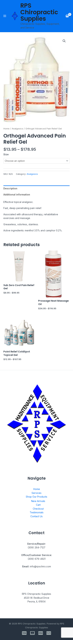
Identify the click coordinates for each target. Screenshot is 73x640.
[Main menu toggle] (4, 16)
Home (6, 128)
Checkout (38, 508)
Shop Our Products (36, 496)
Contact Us (36, 516)
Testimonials (36, 512)
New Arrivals (38, 501)
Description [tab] (10, 188)
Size (6, 154)
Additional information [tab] (16, 194)
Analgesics (17, 128)
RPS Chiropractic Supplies (39, 12)
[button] (64, 41)
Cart (38, 504)
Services (36, 492)
